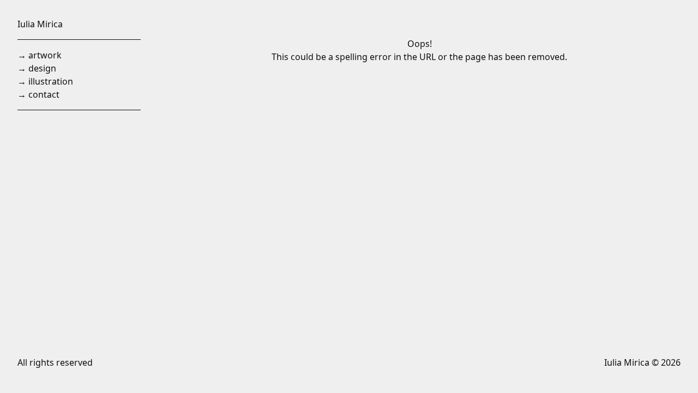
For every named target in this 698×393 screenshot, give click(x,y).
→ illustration (45, 81)
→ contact (38, 94)
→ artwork (39, 55)
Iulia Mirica (40, 24)
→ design (36, 68)
